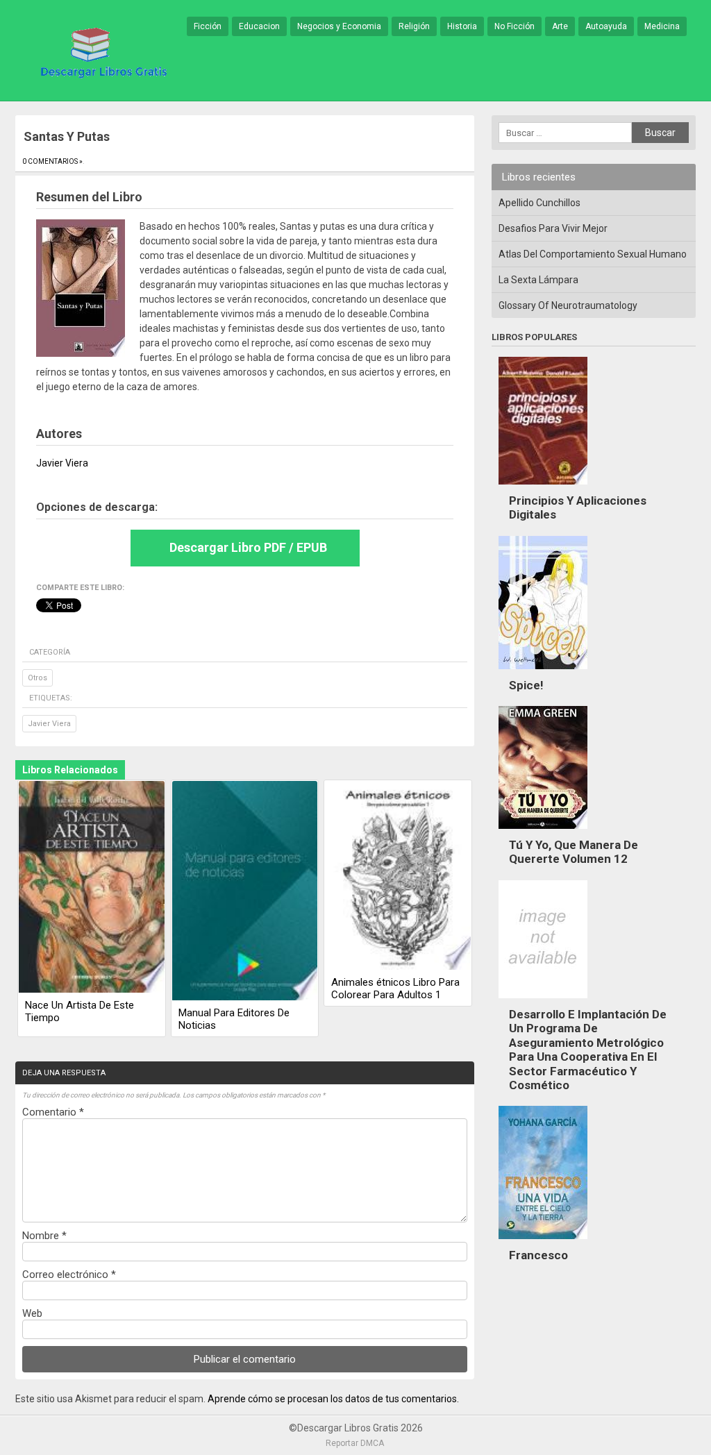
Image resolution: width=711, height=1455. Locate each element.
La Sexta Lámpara (538, 279)
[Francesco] (543, 1242)
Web (32, 1313)
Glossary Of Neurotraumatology (568, 305)
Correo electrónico (69, 1274)
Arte (560, 26)
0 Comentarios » (52, 161)
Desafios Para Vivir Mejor (553, 228)
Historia (462, 26)
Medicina (662, 26)
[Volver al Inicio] (101, 51)
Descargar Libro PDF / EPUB (248, 547)
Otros (37, 677)
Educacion (259, 26)
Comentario (53, 1112)
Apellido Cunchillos (539, 202)
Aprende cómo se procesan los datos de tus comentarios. (333, 1398)
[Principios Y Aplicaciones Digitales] (543, 488)
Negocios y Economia (339, 26)
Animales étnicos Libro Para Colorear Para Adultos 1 (395, 988)
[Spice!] (543, 672)
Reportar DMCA (355, 1443)
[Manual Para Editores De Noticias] (245, 891)
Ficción (207, 26)
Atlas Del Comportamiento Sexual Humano (593, 254)
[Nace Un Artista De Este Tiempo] (91, 887)
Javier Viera (49, 723)
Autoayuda (606, 26)
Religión (414, 26)
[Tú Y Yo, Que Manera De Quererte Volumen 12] (543, 832)
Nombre (44, 1235)
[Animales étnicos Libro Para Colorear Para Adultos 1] (397, 876)
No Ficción (514, 26)
